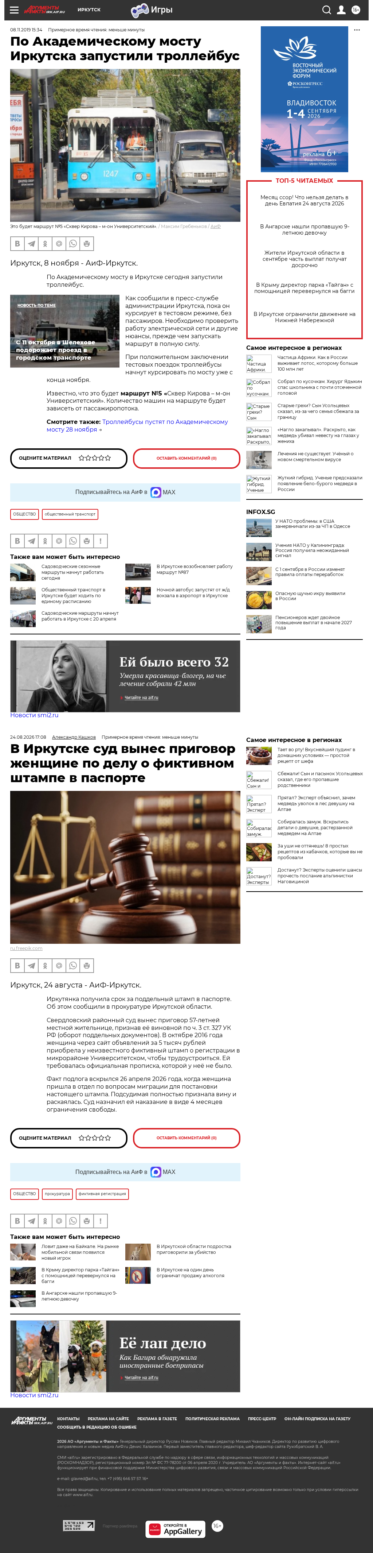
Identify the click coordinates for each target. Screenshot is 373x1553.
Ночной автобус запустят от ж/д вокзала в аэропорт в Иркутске (193, 592)
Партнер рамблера (120, 1526)
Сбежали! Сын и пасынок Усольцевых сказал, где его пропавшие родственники (320, 779)
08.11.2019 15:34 (26, 29)
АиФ (216, 226)
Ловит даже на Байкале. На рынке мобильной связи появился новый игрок (80, 1252)
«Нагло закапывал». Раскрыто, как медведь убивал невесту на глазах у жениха (318, 435)
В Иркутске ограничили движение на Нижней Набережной (305, 317)
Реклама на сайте (108, 1419)
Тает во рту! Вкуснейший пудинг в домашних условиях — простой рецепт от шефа (316, 755)
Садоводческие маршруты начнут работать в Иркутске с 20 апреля (80, 616)
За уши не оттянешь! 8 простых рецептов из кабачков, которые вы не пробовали (320, 851)
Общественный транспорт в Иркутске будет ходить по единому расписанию (73, 595)
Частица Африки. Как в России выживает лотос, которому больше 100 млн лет (318, 363)
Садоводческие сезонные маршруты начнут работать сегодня (73, 572)
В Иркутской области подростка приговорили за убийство (194, 1249)
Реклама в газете (157, 1419)
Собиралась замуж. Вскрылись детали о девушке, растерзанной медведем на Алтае (315, 827)
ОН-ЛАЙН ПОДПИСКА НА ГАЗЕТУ (317, 1419)
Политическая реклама (212, 1419)
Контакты (68, 1419)
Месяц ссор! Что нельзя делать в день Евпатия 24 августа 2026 (304, 200)
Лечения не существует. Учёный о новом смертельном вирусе (316, 456)
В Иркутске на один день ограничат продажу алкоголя (190, 1272)
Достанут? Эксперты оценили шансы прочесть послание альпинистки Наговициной (320, 875)
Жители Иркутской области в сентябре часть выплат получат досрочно (305, 259)
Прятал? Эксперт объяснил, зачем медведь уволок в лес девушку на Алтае (316, 803)
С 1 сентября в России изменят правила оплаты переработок (310, 572)
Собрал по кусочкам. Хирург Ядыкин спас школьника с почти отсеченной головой (320, 387)
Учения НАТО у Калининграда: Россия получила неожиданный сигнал (312, 550)
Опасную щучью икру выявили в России (310, 596)
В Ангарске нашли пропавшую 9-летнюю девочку (304, 230)
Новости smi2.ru (34, 715)
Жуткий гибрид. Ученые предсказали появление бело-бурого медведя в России (320, 483)
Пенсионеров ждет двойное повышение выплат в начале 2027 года (313, 622)
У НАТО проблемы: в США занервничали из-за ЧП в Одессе (312, 524)
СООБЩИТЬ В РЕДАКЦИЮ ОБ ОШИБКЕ (97, 1427)
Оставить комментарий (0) (187, 458)
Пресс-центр (262, 1419)
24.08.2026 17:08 (28, 737)
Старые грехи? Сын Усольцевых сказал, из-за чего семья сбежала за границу (318, 411)
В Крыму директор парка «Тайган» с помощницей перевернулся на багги (304, 288)
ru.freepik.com (26, 948)
